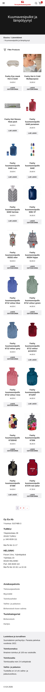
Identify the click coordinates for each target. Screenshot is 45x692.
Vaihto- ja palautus (11, 604)
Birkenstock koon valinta (14, 608)
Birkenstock (9, 619)
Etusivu (6, 38)
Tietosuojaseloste (11, 589)
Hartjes (6, 624)
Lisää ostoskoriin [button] (12, 88)
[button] (3, 3)
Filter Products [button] (13, 50)
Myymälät (7, 594)
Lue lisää (13, 131)
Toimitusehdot (10, 599)
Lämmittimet (16, 38)
